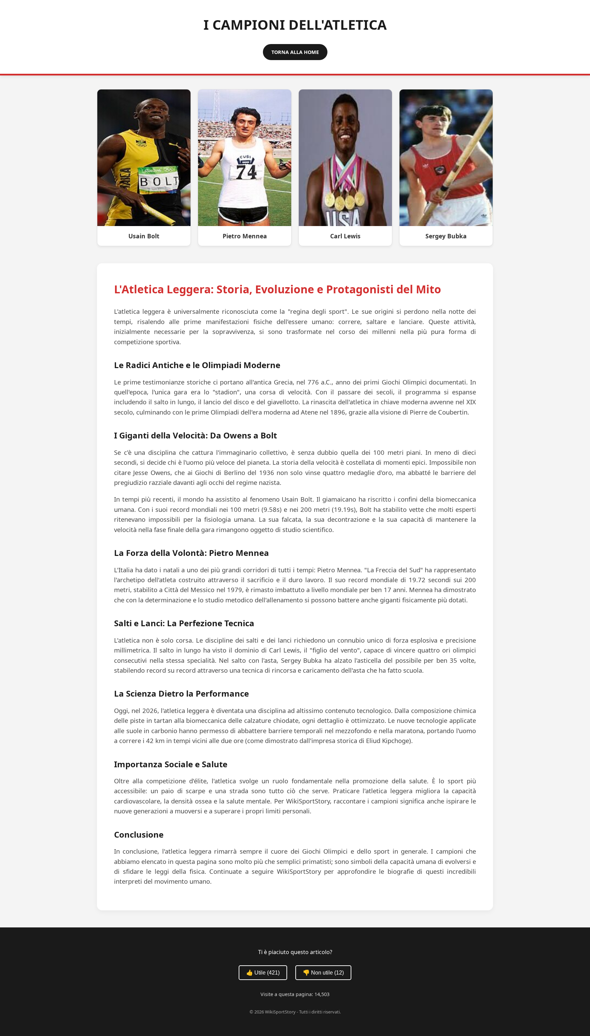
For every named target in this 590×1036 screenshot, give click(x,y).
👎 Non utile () (323, 973)
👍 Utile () (263, 973)
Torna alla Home (295, 52)
